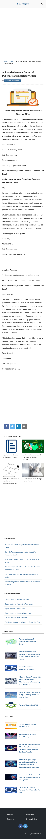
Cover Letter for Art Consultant (16, 618)
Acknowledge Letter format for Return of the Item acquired (22, 583)
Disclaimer (30, 815)
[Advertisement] (23, 34)
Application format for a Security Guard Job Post (22, 622)
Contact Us (11, 819)
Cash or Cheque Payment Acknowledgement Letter (21, 575)
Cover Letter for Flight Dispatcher (17, 599)
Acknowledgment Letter (12, 80)
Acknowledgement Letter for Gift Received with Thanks (22, 560)
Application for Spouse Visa (15, 609)
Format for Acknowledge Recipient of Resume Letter (22, 546)
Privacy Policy (31, 819)
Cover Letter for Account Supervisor (18, 613)
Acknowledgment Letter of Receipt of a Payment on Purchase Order (22, 568)
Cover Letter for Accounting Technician (19, 604)
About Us (10, 815)
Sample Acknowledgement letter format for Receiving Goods (20, 553)
